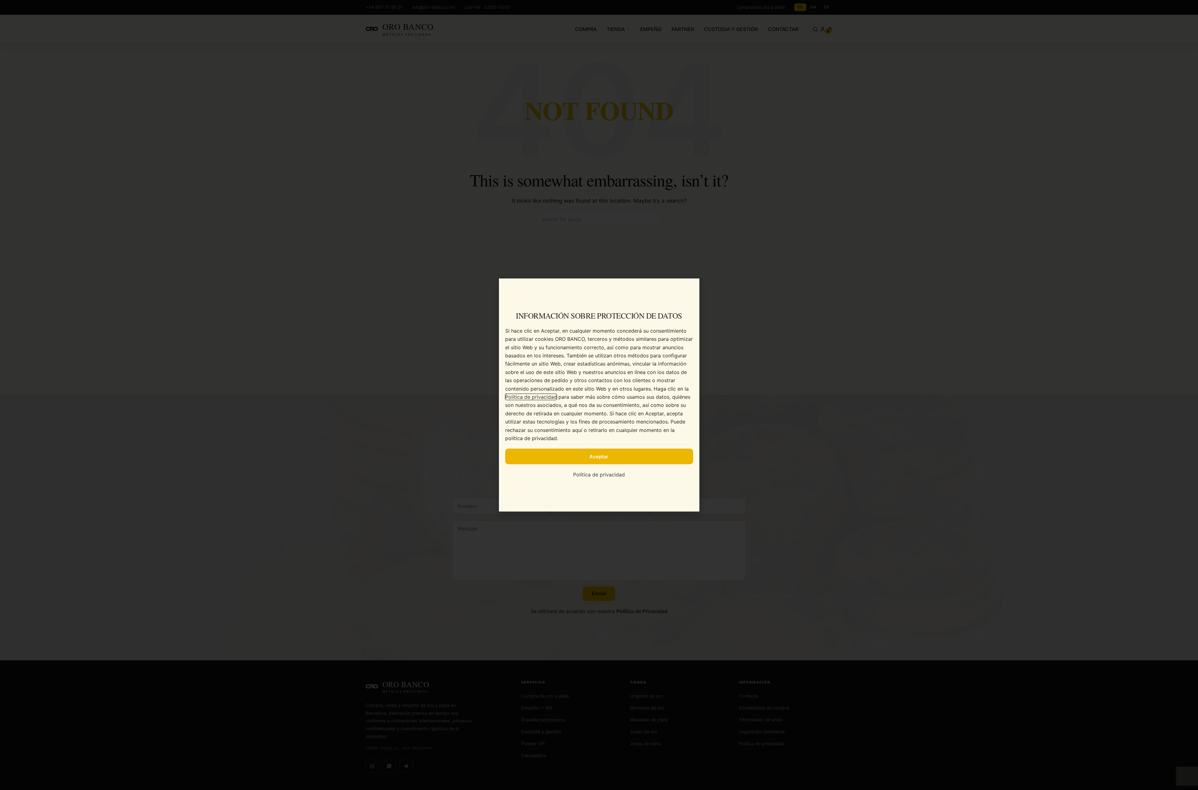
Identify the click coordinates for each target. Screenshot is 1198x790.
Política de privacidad (531, 397)
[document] (599, 395)
